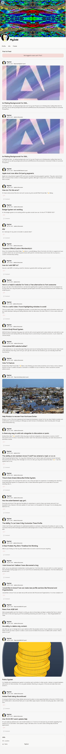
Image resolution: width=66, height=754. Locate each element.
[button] (3, 2)
